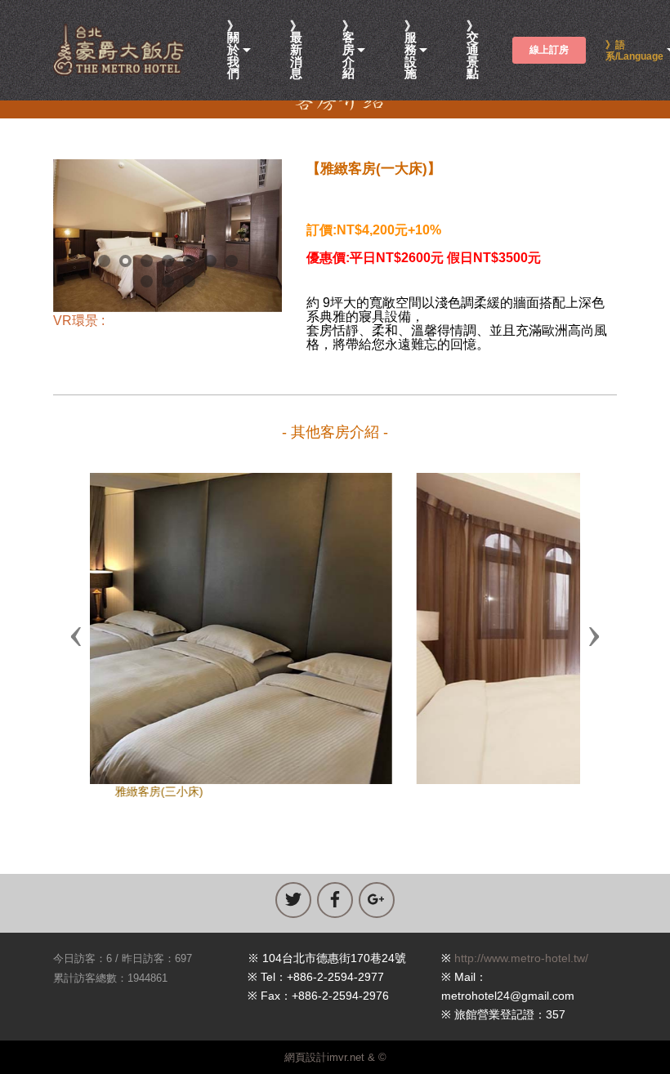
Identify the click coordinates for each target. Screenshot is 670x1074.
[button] (76, 635)
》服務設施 (410, 50)
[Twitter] (293, 900)
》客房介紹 (348, 50)
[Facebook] (335, 900)
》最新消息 (296, 50)
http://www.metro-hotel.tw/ (521, 958)
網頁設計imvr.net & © (335, 1057)
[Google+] (377, 900)
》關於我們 (233, 50)
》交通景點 (473, 50)
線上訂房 (549, 50)
